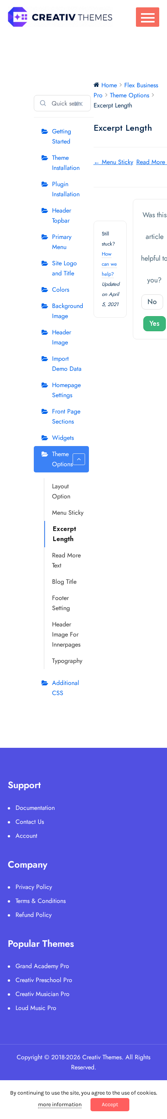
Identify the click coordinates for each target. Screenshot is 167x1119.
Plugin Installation (66, 189)
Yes (155, 323)
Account (26, 835)
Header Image (61, 337)
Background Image (67, 310)
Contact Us (30, 821)
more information (60, 1104)
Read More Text (66, 560)
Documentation (35, 807)
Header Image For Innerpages (66, 634)
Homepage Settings (66, 390)
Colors (60, 289)
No (152, 302)
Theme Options (62, 459)
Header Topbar (61, 215)
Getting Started (61, 136)
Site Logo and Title (64, 268)
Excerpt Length (64, 533)
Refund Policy (34, 914)
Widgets (63, 437)
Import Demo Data (67, 363)
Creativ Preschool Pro (44, 979)
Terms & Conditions (41, 900)
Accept (110, 1104)
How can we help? (109, 264)
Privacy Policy (34, 886)
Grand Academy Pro (42, 966)
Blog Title (64, 581)
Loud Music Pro (36, 1007)
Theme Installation (66, 162)
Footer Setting (61, 602)
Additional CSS (65, 687)
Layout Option (61, 491)
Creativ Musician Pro (43, 993)
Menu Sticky (68, 512)
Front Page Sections (66, 416)
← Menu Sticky (113, 161)
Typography (67, 660)
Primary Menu (61, 241)
